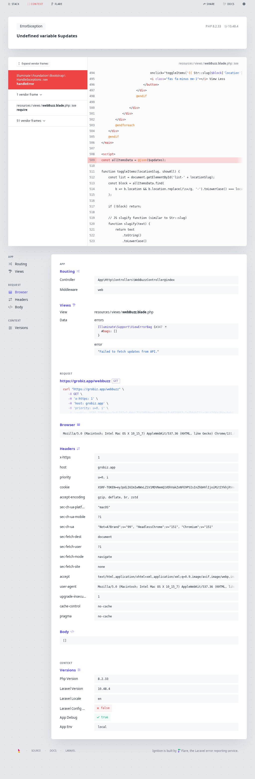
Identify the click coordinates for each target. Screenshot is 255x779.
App (10, 257)
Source (36, 750)
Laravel (70, 750)
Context (14, 320)
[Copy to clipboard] (233, 279)
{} (132, 331)
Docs (53, 750)
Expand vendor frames (35, 63)
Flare (184, 751)
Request (14, 285)
